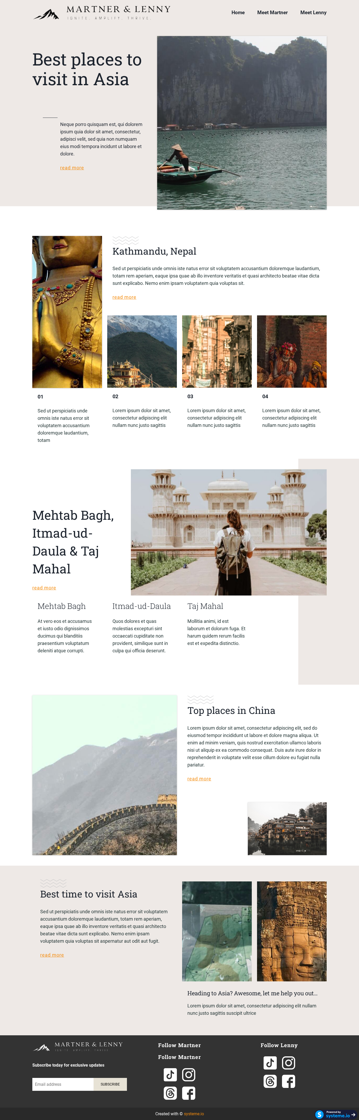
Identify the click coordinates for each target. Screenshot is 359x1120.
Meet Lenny (313, 12)
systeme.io (194, 1113)
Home (238, 12)
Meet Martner (272, 12)
